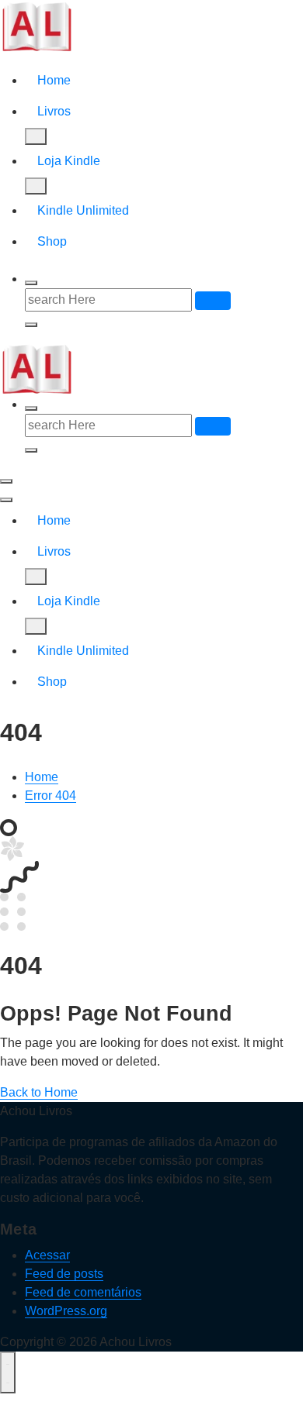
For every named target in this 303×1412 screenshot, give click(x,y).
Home (54, 80)
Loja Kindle (68, 160)
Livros (54, 111)
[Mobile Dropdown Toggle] (36, 136)
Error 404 (50, 795)
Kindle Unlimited (83, 210)
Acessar (47, 1255)
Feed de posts (64, 1273)
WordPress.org (66, 1310)
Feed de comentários (83, 1292)
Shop (52, 241)
